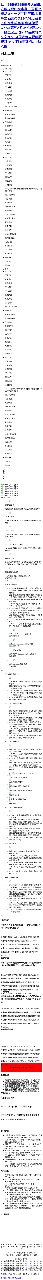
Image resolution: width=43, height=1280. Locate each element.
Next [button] (8, 497)
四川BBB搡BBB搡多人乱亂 (11, 1278)
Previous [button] (4, 497)
